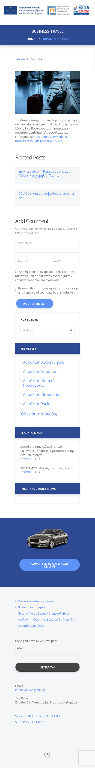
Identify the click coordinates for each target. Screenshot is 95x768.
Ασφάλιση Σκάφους (40, 371)
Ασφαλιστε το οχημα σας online (50, 565)
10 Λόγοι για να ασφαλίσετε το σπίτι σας (47, 195)
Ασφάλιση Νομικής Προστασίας (39, 383)
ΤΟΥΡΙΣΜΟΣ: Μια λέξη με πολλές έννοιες (47, 468)
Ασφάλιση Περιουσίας (42, 394)
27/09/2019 (21, 59)
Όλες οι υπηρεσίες (38, 414)
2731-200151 (52, 716)
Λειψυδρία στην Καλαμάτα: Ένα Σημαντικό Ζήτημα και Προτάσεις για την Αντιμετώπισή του (47, 451)
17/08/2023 (25, 472)
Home (31, 39)
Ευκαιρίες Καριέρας (31, 626)
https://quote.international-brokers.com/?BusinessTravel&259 (41, 139)
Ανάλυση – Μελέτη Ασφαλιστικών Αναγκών (46, 619)
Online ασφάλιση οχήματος (36, 601)
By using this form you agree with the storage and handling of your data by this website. (48, 290)
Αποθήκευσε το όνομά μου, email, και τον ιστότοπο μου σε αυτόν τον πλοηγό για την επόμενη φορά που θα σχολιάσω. (44, 276)
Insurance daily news (38, 489)
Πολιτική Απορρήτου (32, 607)
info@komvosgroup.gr (30, 690)
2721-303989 (28, 716)
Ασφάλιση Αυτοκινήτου (43, 362)
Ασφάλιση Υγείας (37, 403)
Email (19, 648)
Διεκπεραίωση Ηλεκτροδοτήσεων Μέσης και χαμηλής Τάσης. (44, 173)
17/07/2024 (25, 458)
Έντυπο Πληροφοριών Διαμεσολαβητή (44, 613)
